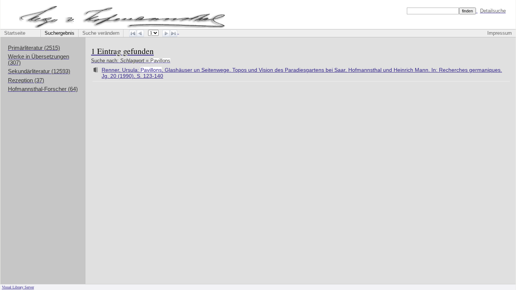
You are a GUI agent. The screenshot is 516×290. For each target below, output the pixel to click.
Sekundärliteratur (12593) (39, 71)
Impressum (499, 33)
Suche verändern (100, 33)
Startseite (14, 33)
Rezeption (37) (26, 80)
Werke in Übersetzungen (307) (38, 60)
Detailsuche (493, 11)
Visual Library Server (18, 287)
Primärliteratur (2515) (34, 48)
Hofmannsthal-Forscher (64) (43, 89)
